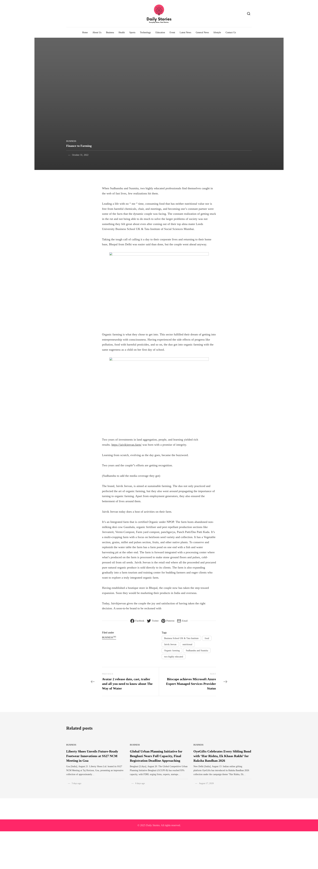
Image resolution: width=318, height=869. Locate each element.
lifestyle (217, 32)
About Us (96, 32)
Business (110, 32)
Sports (132, 32)
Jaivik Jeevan (170, 644)
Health (122, 32)
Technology (145, 32)
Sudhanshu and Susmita (197, 650)
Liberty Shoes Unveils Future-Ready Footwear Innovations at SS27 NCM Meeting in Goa (92, 755)
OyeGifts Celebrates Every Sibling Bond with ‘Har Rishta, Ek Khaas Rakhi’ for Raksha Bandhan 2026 (222, 755)
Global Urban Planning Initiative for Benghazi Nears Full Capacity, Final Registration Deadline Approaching (156, 755)
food (207, 638)
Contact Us (231, 32)
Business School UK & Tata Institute (181, 638)
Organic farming (172, 650)
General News (202, 32)
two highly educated (173, 656)
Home (85, 32)
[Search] (248, 13)
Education (160, 32)
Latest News (185, 32)
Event (172, 32)
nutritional (187, 644)
